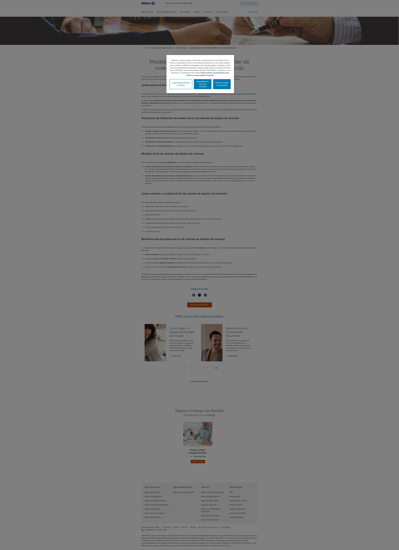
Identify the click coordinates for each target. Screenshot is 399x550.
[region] (200, 74)
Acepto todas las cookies (221, 84)
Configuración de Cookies (181, 84)
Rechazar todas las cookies (202, 84)
